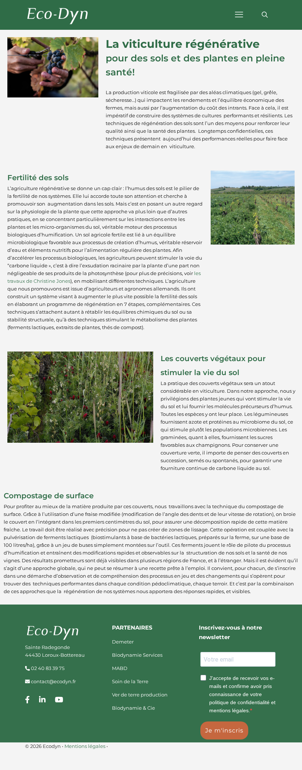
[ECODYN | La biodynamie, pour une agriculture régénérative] (58, 14)
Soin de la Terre (130, 681)
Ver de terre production (140, 695)
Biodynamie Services (137, 655)
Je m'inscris (224, 730)
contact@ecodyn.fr (53, 681)
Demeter (123, 642)
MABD (119, 668)
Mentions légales (84, 746)
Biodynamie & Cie (133, 708)
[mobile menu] (239, 14)
